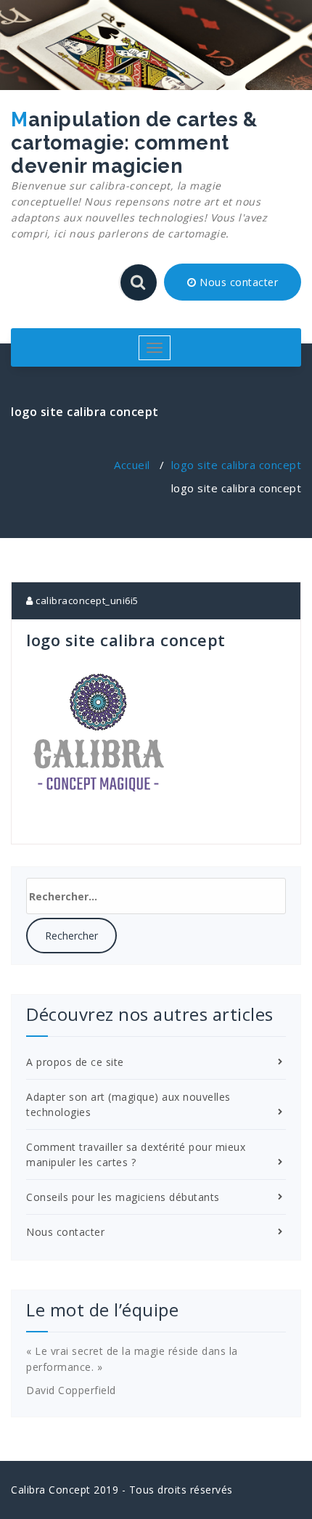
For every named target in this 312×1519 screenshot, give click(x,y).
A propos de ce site (75, 1062)
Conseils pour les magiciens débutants (123, 1197)
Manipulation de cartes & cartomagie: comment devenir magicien (139, 174)
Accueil (132, 464)
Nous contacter (238, 282)
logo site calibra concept (236, 464)
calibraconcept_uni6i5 (86, 600)
